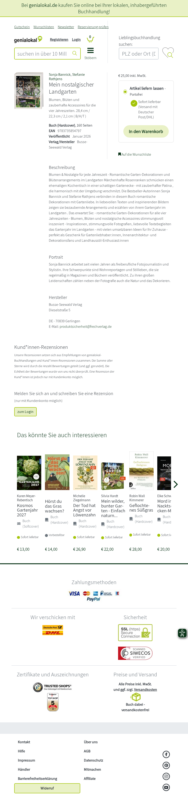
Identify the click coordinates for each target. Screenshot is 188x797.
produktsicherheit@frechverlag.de (86, 326)
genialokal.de (43, 5)
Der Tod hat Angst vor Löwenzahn (84, 510)
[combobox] (42, 53)
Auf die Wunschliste (136, 154)
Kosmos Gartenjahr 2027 (27, 510)
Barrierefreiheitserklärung (37, 778)
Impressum (26, 760)
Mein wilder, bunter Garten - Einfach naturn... (113, 508)
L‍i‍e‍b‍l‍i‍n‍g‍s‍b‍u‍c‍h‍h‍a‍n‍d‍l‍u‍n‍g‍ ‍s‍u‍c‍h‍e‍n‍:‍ (139, 41)
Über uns (91, 742)
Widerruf (47, 788)
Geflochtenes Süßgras (141, 507)
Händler (24, 769)
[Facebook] (166, 755)
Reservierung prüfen (93, 26)
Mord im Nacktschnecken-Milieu (169, 506)
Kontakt (24, 742)
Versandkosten (145, 689)
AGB (87, 751)
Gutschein (22, 26)
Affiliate (90, 778)
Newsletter (66, 26)
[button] (90, 55)
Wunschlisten (43, 26)
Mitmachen (92, 769)
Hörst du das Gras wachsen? (54, 506)
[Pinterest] (166, 766)
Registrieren (59, 39)
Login (76, 39)
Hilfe (21, 751)
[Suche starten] (74, 53)
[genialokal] (28, 39)
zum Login (25, 411)
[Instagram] (166, 777)
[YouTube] (166, 788)
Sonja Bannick (60, 74)
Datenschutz (93, 760)
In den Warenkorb (146, 131)
